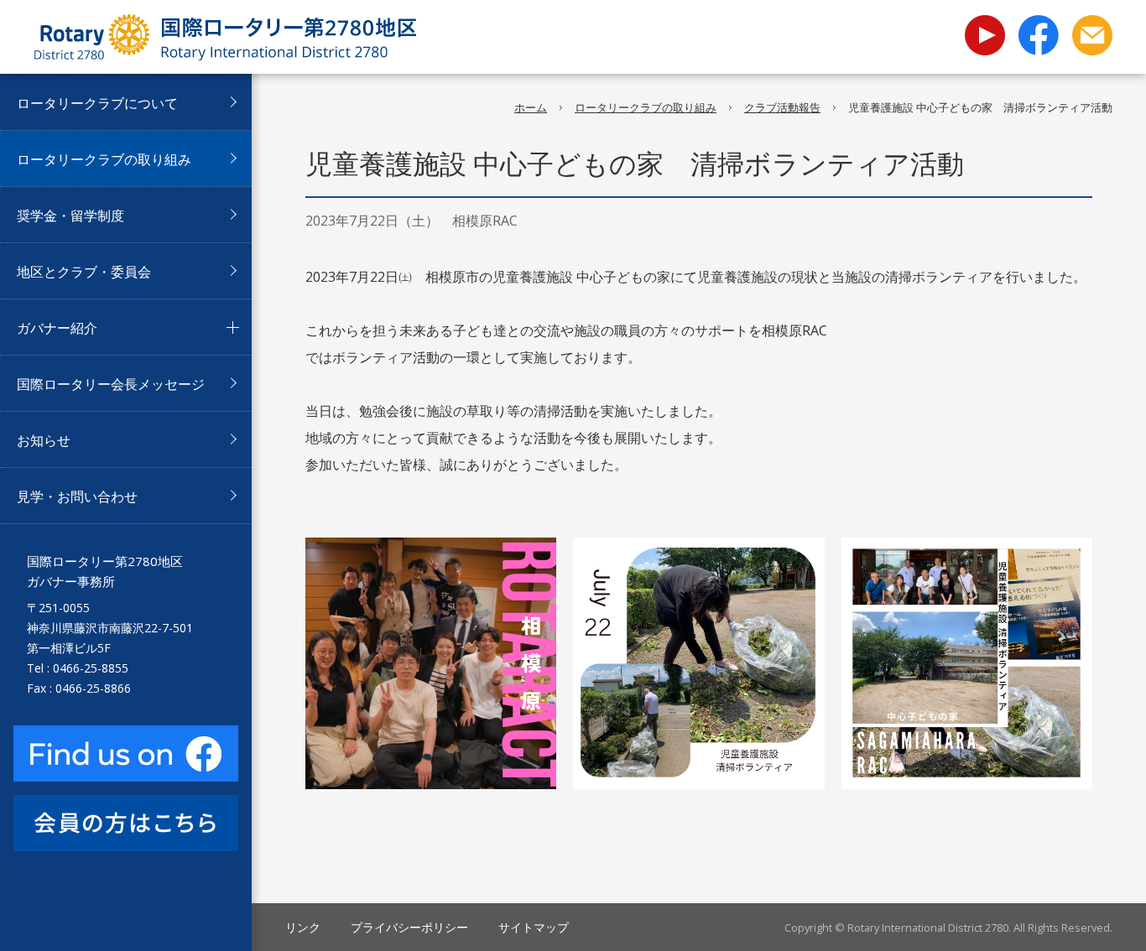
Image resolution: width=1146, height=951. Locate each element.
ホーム (530, 107)
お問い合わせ (1092, 35)
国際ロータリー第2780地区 (225, 36)
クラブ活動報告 (782, 107)
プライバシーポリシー (409, 927)
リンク (302, 927)
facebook (1038, 35)
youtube (984, 25)
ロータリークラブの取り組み (645, 107)
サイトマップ (533, 927)
